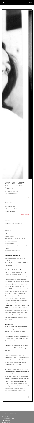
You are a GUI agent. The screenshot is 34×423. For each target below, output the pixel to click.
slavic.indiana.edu (9, 243)
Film (28, 197)
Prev (19, 397)
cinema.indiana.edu (10, 236)
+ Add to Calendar (24, 214)
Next (25, 397)
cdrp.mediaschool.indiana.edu (12, 250)
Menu (30, 3)
